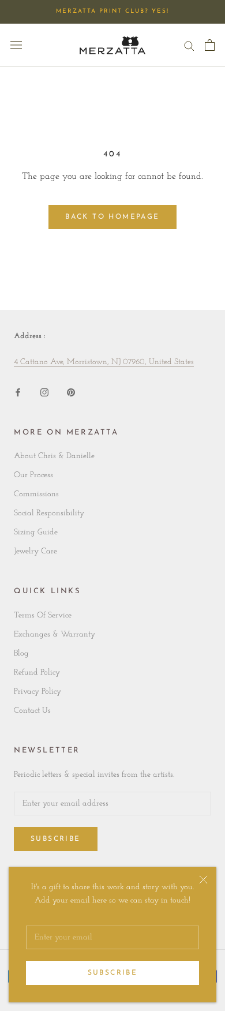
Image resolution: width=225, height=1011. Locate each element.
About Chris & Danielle (54, 456)
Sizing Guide (36, 532)
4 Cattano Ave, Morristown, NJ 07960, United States (104, 362)
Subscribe (113, 972)
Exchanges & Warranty (54, 634)
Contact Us (32, 710)
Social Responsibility (49, 513)
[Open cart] (210, 45)
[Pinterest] (71, 392)
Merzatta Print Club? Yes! (112, 11)
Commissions (36, 494)
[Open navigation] (16, 45)
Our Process (33, 475)
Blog (21, 653)
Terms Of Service (43, 615)
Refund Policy (37, 672)
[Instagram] (44, 392)
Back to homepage (112, 217)
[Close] (203, 879)
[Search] (189, 45)
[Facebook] (18, 392)
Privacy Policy (37, 691)
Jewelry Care (35, 551)
